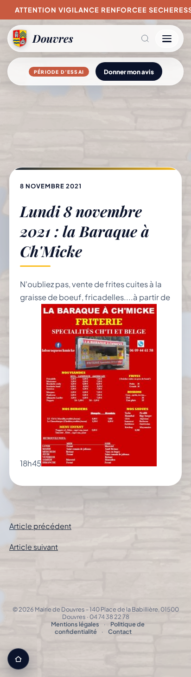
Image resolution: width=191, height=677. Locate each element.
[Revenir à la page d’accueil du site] (18, 659)
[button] (114, 38)
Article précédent (40, 526)
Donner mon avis (129, 72)
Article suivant (33, 547)
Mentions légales (75, 624)
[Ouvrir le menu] (166, 39)
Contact (120, 631)
